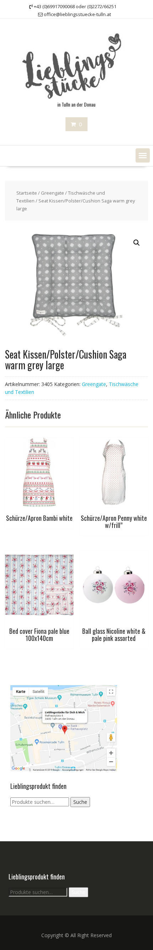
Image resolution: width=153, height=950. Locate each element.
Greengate (52, 193)
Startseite (26, 193)
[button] (143, 155)
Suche (80, 801)
